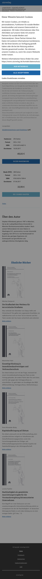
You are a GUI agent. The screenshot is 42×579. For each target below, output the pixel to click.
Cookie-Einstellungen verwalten (13, 78)
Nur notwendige (21, 66)
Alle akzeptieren (21, 73)
